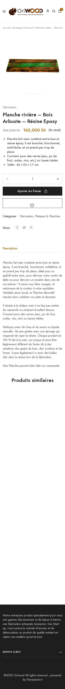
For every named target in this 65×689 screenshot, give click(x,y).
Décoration (9, 107)
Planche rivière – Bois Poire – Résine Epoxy (45, 563)
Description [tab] (10, 248)
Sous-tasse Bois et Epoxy (44, 497)
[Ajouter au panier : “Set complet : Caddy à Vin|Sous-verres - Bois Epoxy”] (26, 526)
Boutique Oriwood (23, 28)
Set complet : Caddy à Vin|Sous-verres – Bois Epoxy (16, 563)
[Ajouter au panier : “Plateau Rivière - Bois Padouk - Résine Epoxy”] (26, 462)
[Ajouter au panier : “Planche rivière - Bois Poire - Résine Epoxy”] (56, 526)
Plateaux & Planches (47, 216)
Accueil (6, 28)
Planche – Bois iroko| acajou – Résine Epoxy (42, 435)
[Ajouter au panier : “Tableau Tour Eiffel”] (26, 398)
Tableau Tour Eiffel (15, 432)
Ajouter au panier (29, 191)
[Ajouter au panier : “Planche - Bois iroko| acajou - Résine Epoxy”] (56, 398)
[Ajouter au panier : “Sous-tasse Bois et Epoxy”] (56, 462)
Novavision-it (34, 680)
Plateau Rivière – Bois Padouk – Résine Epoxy (14, 499)
